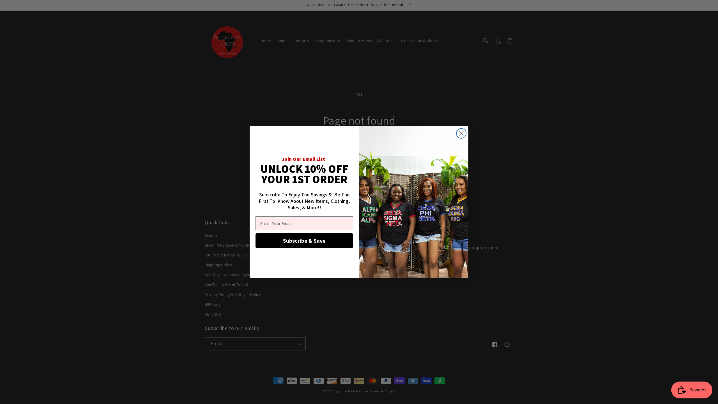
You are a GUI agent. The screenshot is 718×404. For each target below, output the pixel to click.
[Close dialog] (461, 133)
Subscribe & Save (304, 240)
